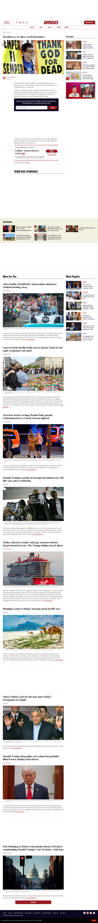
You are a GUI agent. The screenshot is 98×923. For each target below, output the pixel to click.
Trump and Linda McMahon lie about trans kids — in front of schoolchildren (88, 307)
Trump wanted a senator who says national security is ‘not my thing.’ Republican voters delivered (88, 49)
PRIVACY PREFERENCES (46, 913)
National (85, 282)
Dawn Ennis (6, 612)
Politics (32, 27)
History (59, 27)
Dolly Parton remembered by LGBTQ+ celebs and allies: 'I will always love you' (88, 319)
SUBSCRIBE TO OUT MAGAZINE (7, 22)
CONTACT (5, 913)
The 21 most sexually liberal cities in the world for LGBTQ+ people (55, 228)
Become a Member (52, 151)
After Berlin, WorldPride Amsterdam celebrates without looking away (30, 285)
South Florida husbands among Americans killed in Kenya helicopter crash (24, 237)
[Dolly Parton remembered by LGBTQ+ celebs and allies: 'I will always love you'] (73, 316)
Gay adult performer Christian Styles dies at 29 (89, 296)
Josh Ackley (6, 703)
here (27, 163)
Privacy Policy (28, 920)
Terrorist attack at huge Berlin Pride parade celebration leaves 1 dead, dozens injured (28, 416)
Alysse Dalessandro (7, 290)
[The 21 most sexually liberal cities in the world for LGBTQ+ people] (40, 228)
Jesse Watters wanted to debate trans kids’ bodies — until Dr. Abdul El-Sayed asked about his (88, 289)
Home (4, 32)
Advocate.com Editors (11, 77)
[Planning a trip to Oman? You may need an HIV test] (33, 631)
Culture (84, 313)
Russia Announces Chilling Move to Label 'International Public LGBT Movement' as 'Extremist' (23, 229)
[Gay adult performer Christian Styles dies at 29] (73, 295)
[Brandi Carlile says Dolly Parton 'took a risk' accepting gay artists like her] (73, 55)
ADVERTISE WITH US (29, 913)
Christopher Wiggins (7, 421)
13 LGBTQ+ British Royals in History (87, 228)
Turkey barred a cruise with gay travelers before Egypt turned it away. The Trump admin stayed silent (33, 544)
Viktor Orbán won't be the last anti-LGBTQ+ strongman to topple (27, 698)
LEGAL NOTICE (62, 913)
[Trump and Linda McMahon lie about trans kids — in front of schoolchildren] (73, 305)
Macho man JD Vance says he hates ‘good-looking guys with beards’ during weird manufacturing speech (89, 330)
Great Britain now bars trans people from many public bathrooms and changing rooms (55, 238)
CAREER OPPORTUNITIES (18, 913)
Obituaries (85, 292)
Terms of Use (38, 920)
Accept (94, 920)
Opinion (66, 27)
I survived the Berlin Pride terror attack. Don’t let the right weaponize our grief (33, 349)
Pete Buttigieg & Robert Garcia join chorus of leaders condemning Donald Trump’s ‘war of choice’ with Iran (33, 848)
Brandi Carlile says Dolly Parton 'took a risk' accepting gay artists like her (88, 57)
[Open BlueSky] (20, 22)
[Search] (82, 22)
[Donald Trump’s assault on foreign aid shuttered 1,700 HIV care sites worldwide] (33, 503)
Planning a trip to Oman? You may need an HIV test (31, 608)
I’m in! (52, 107)
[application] (80, 90)
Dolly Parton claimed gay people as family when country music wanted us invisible (89, 67)
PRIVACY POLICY (37, 913)
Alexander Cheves (7, 354)
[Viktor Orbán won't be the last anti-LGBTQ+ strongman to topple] (33, 723)
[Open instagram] (26, 22)
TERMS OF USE (55, 913)
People (84, 52)
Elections (85, 41)
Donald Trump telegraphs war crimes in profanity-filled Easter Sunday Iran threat (31, 757)
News (41, 27)
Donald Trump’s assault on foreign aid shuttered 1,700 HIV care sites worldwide (33, 479)
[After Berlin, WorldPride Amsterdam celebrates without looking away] (33, 310)
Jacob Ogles (6, 484)
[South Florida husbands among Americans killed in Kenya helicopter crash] (9, 237)
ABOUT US (10, 913)
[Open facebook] (17, 22)
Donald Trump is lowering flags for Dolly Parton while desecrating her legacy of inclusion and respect (88, 79)
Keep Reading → (30, 339)
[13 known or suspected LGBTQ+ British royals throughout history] (72, 228)
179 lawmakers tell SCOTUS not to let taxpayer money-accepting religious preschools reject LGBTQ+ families (88, 340)
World (8, 32)
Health (49, 27)
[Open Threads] (23, 22)
